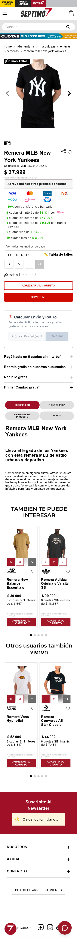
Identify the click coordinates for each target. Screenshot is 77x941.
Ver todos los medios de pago (25, 246)
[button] (63, 152)
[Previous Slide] (1, 37)
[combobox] (38, 27)
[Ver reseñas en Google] (38, 921)
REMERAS (13, 51)
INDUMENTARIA (25, 46)
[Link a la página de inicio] (8, 47)
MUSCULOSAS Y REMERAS (55, 46)
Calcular (57, 336)
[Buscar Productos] (68, 26)
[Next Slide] (76, 37)
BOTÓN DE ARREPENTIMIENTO (38, 900)
